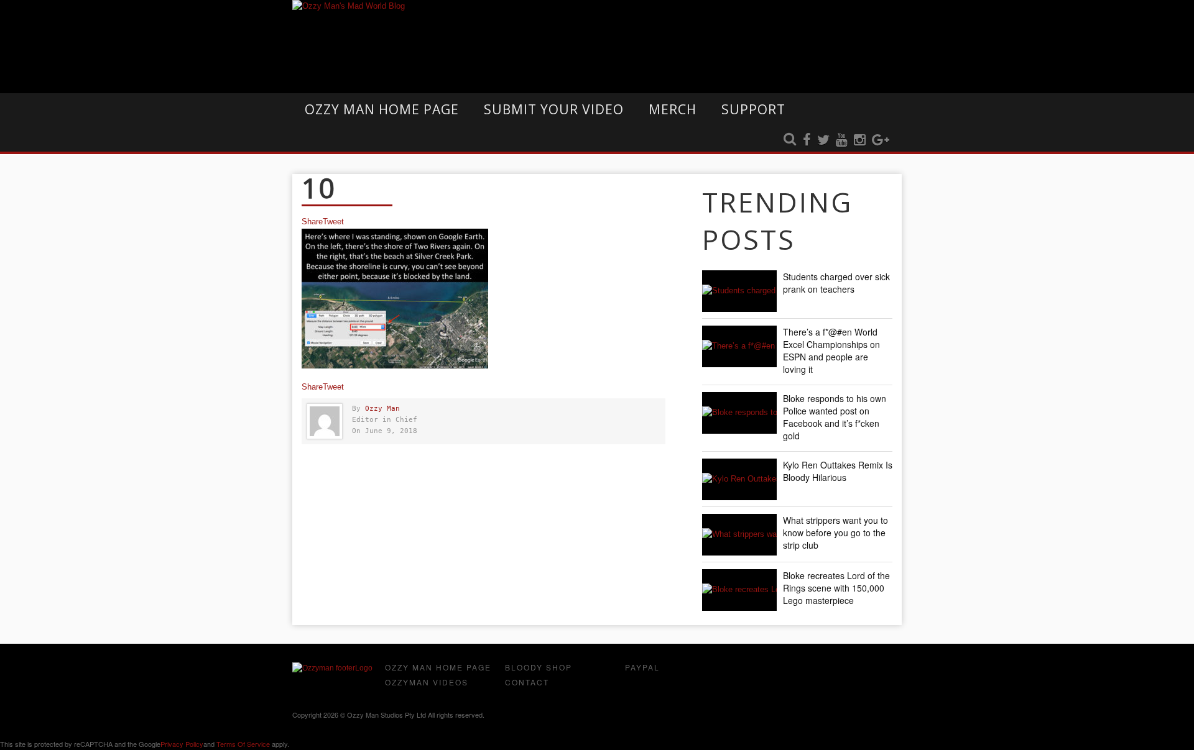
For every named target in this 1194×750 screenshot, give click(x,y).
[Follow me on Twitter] (823, 140)
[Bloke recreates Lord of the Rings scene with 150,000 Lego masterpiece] (739, 590)
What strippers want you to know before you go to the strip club (835, 532)
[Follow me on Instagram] (860, 140)
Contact (527, 682)
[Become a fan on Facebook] (807, 140)
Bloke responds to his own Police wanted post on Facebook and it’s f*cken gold (834, 417)
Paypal (642, 667)
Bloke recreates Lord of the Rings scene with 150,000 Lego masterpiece (836, 587)
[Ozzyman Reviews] (332, 668)
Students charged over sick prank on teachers (836, 282)
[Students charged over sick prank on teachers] (739, 291)
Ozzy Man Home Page (382, 109)
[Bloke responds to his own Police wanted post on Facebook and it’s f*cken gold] (739, 413)
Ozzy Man (382, 409)
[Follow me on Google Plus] (880, 140)
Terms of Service (243, 744)
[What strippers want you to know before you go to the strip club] (739, 535)
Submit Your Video (554, 109)
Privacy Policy (181, 744)
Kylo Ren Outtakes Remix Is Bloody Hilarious (837, 471)
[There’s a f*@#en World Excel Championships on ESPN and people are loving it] (739, 346)
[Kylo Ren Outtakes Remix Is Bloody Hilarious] (739, 479)
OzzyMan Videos (426, 682)
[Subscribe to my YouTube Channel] (842, 140)
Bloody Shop (538, 667)
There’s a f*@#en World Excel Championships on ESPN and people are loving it (831, 350)
